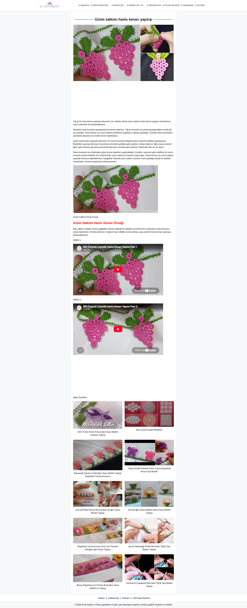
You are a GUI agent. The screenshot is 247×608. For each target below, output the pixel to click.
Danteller (118, 5)
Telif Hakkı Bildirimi (141, 598)
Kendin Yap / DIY (136, 5)
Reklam (125, 598)
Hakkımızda (188, 5)
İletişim (200, 5)
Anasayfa (84, 5)
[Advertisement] (123, 100)
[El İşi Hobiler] (49, 7)
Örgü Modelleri (100, 5)
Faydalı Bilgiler (172, 5)
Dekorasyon (155, 5)
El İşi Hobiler (87, 605)
